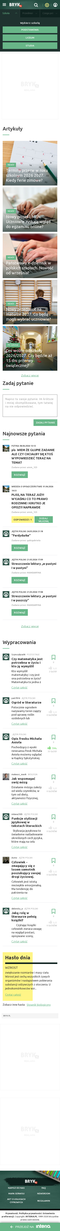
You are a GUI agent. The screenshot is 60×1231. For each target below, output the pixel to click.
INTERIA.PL (32, 1216)
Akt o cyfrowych (16, 1200)
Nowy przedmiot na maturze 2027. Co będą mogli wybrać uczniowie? (28, 314)
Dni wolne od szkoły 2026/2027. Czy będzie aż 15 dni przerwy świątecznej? (29, 358)
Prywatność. (12, 1213)
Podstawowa (30, 29)
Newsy (11, 165)
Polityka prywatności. (30, 1213)
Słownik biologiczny (39, 1004)
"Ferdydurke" (21, 535)
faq (44, 1188)
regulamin (43, 1201)
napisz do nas (16, 1188)
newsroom (43, 1193)
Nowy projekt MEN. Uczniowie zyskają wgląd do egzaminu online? (28, 221)
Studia (30, 45)
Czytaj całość (13, 994)
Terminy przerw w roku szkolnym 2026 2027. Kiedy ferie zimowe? (27, 175)
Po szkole (13, 345)
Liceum (30, 37)
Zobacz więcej (30, 375)
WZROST (11, 967)
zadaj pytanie (45, 422)
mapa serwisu (16, 1193)
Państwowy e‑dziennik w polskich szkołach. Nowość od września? (29, 268)
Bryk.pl (6, 1016)
